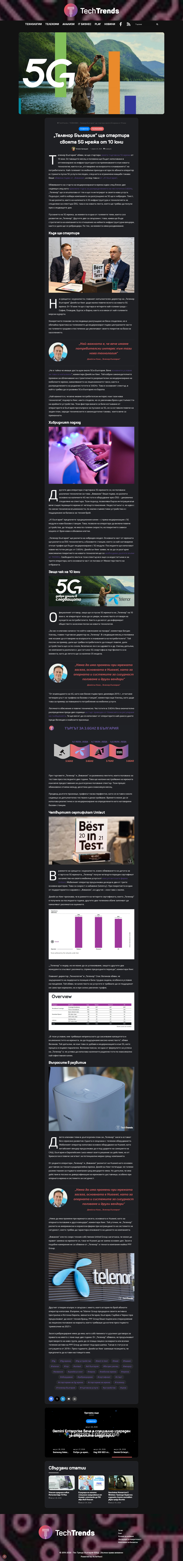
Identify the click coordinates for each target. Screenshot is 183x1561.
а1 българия (92, 1366)
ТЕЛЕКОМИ (52, 24)
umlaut (78, 1366)
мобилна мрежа (108, 1371)
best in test (102, 1361)
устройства (109, 1387)
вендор (127, 1366)
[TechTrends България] (91, 10)
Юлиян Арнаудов (82, 149)
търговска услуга (89, 1387)
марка (92, 1371)
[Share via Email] (68, 1398)
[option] (91, 1432)
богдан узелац (111, 1366)
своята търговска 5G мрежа (115, 155)
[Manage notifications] (4, 1557)
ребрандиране (86, 1377)
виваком (59, 1371)
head (116, 1361)
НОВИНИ (109, 24)
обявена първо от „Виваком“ (69, 177)
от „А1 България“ (108, 177)
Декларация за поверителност (129, 1539)
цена (124, 1387)
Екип (120, 1533)
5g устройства (84, 1361)
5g (54, 1361)
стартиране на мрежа (99, 1382)
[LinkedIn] (62, 1398)
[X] (57, 1398)
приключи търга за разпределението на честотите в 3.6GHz (100, 188)
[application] (91, 749)
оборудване (67, 1377)
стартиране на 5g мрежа (71, 1382)
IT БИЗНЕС (84, 24)
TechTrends (63, 123)
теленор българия (66, 1387)
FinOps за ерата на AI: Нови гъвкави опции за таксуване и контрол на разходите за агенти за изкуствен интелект (91, 1435)
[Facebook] (51, 1398)
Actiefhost (97, 1556)
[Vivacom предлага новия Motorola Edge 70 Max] (62, 1482)
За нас (120, 1530)
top (67, 1366)
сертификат (105, 1377)
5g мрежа (66, 1361)
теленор (120, 1382)
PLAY (98, 24)
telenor (55, 1366)
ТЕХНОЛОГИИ (33, 24)
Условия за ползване (126, 1536)
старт (119, 1377)
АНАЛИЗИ (68, 24)
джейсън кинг (76, 1371)
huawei (127, 1361)
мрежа (125, 1371)
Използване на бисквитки (128, 1542)
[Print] (74, 1398)
